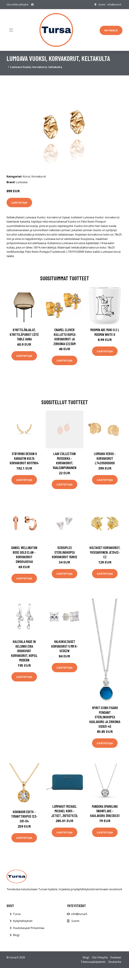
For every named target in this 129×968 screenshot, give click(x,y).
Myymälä (111, 30)
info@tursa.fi (114, 4)
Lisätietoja (19, 202)
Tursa (16, 914)
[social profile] (32, 4)
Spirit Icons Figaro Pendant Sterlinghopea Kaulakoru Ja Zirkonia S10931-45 (104, 717)
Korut (26, 176)
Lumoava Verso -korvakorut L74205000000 (105, 458)
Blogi (16, 935)
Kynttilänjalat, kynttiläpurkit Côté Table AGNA (24, 334)
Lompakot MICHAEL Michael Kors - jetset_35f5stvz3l (64, 811)
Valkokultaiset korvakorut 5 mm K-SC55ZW (64, 646)
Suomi (101, 4)
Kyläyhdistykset (22, 921)
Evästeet (115, 957)
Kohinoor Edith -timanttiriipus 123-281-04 (24, 816)
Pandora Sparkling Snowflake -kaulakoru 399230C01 (104, 811)
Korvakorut (38, 176)
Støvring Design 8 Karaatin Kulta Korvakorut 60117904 (24, 458)
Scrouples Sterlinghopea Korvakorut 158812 (64, 552)
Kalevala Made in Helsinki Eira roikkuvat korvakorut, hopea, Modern (24, 650)
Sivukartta (114, 962)
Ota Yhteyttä (100, 957)
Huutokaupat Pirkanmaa (28, 928)
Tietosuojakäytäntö (93, 962)
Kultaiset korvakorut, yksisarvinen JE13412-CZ (105, 552)
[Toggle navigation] (11, 30)
